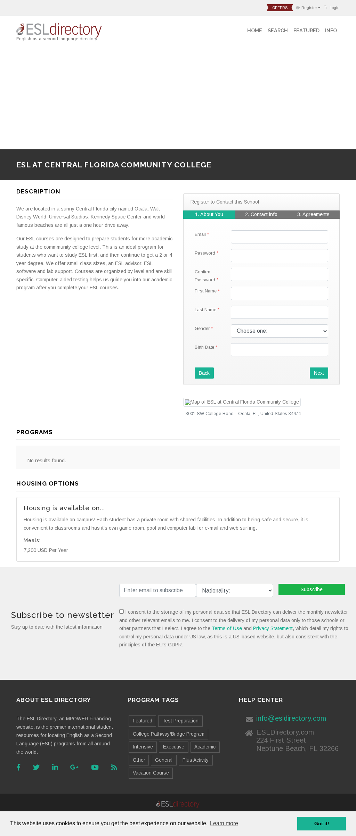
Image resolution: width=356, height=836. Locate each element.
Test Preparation (180, 720)
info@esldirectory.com (291, 718)
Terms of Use (227, 628)
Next (319, 373)
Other (139, 760)
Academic (205, 747)
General (163, 760)
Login (334, 8)
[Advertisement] (178, 97)
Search (278, 30)
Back (204, 373)
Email (200, 234)
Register (309, 8)
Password (205, 253)
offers (280, 8)
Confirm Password (205, 275)
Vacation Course (151, 773)
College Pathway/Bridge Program (168, 734)
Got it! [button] (321, 823)
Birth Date (204, 347)
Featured (306, 30)
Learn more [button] (224, 823)
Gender (202, 328)
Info (331, 30)
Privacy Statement (273, 628)
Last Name (205, 309)
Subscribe (312, 589)
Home (254, 30)
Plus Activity (196, 760)
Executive (173, 747)
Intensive (143, 747)
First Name (206, 290)
